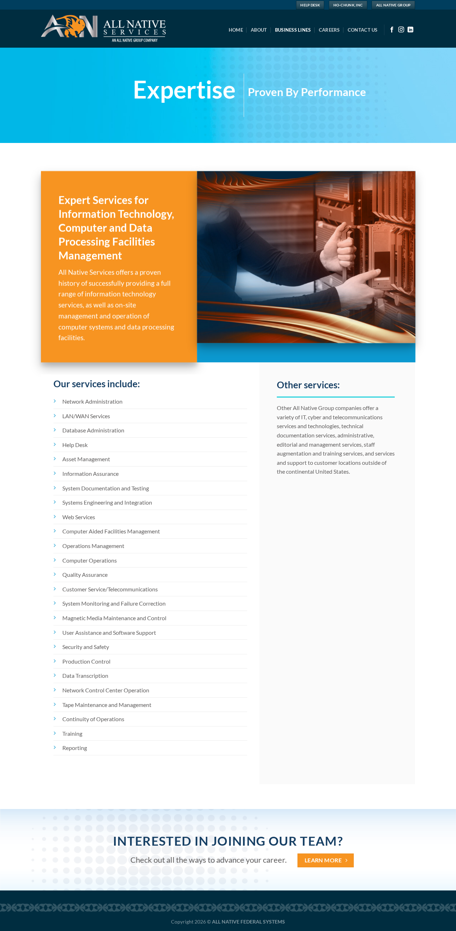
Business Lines (293, 30)
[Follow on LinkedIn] (410, 30)
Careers (329, 30)
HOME (236, 30)
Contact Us (363, 30)
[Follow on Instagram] (401, 30)
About (259, 30)
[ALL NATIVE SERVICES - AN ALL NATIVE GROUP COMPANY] (110, 29)
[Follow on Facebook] (392, 30)
